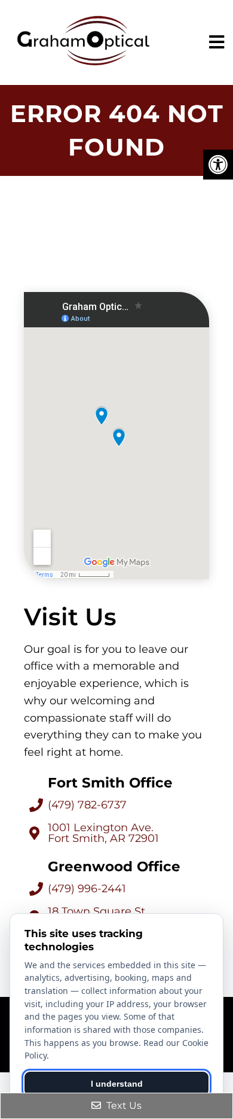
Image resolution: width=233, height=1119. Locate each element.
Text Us (123, 1105)
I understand (117, 1083)
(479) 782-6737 (87, 804)
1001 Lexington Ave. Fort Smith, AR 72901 (103, 833)
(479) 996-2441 (87, 888)
